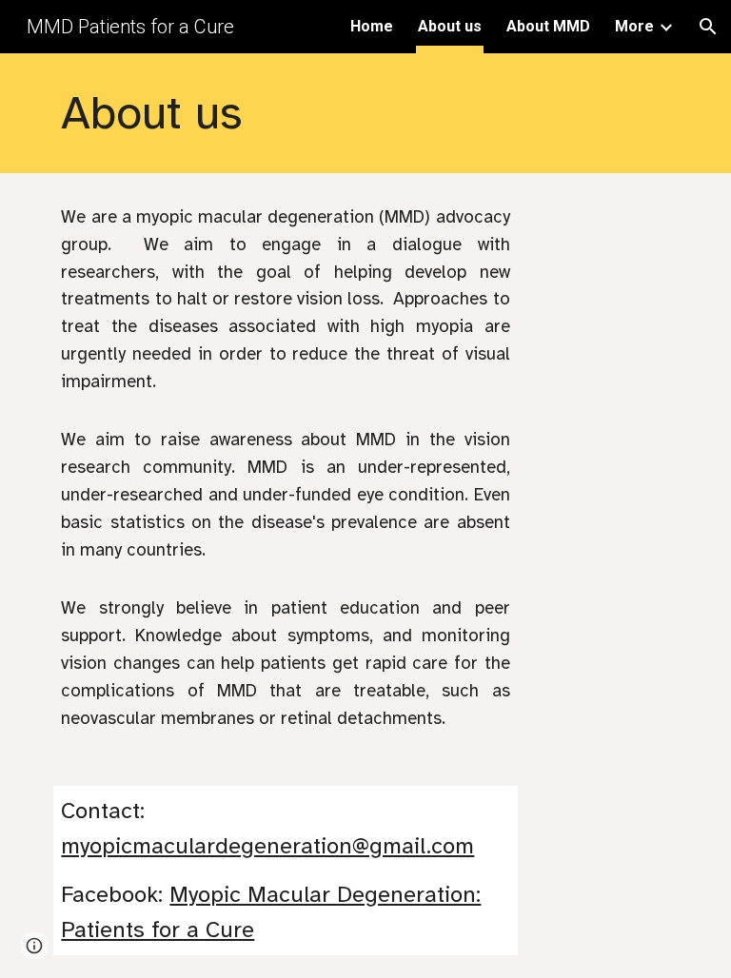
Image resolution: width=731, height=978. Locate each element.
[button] (708, 26)
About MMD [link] (548, 26)
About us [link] (450, 26)
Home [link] (371, 26)
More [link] (634, 26)
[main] (338, 113)
